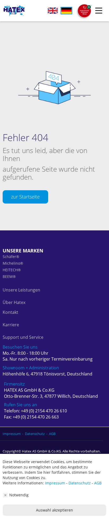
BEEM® (9, 276)
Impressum (55, 482)
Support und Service (23, 337)
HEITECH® (12, 269)
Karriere (11, 325)
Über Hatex (14, 302)
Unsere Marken (23, 250)
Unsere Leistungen (21, 290)
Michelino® (13, 263)
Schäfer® (11, 256)
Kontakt (10, 312)
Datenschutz (80, 482)
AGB (98, 482)
